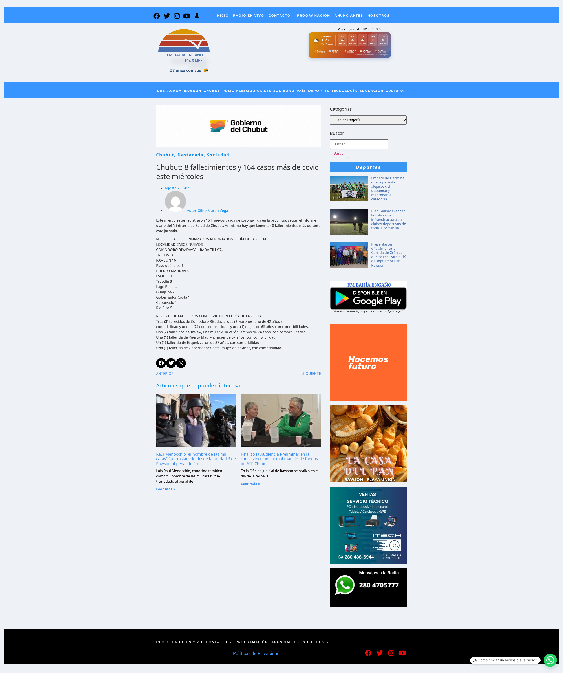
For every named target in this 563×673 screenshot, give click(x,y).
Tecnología (344, 91)
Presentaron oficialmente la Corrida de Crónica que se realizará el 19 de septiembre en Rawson (388, 255)
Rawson (192, 91)
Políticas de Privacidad (256, 653)
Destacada (169, 91)
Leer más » (165, 489)
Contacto (280, 15)
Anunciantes (349, 15)
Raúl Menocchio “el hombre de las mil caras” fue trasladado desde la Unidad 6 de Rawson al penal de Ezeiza (196, 458)
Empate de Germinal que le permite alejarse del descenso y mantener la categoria (388, 189)
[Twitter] (166, 16)
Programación (313, 15)
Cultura (395, 91)
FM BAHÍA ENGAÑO (185, 55)
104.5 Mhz (194, 61)
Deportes (318, 91)
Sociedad (283, 91)
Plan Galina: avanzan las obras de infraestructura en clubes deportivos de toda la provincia (388, 219)
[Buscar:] (359, 144)
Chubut (212, 91)
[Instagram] (177, 16)
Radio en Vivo (248, 15)
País (301, 91)
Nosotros (378, 15)
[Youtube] (187, 16)
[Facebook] (156, 16)
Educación (372, 91)
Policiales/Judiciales (246, 91)
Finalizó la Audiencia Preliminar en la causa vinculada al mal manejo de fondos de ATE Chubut (279, 458)
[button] (550, 660)
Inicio (222, 15)
